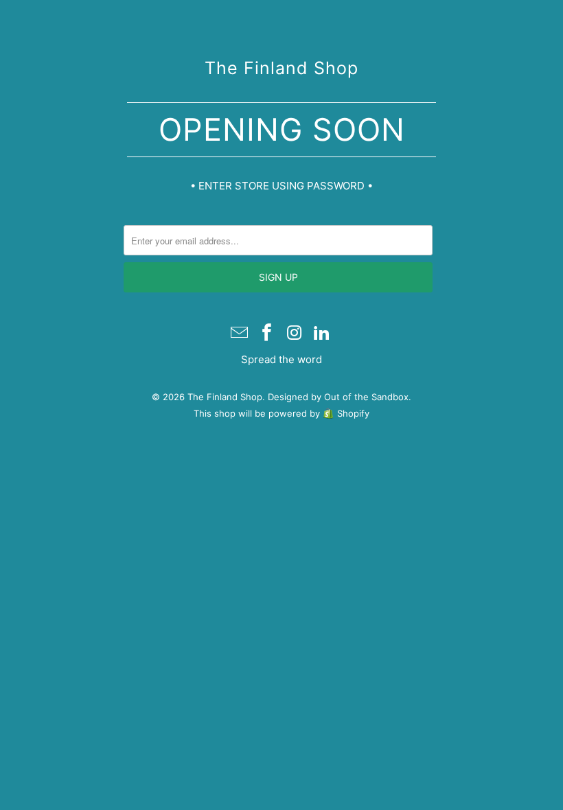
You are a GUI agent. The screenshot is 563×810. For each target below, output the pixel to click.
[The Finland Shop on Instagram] (294, 333)
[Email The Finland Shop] (240, 333)
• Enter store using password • (281, 185)
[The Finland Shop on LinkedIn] (322, 333)
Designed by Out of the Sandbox (338, 396)
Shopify (353, 413)
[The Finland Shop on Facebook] (267, 333)
